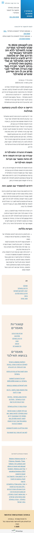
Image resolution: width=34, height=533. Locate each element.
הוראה (17, 343)
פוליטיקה (17, 336)
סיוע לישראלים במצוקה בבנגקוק (17, 385)
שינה (17, 341)
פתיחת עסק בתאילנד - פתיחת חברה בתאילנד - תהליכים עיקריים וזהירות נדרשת (17, 399)
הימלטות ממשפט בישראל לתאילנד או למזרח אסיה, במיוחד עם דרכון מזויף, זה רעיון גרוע (17, 364)
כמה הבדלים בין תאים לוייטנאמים (17, 428)
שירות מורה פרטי (17, 333)
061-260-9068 (14, 17)
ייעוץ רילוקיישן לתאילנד (20, 291)
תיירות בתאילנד (23, 288)
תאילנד (25, 286)
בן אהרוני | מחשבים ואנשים (28, 13)
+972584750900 (24, 39)
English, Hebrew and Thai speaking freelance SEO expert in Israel (16, 471)
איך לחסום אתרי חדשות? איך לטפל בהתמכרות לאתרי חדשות (16, 479)
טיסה (26, 296)
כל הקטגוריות (17, 346)
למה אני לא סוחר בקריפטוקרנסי (17, 432)
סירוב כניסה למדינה (21, 293)
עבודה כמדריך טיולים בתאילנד (17, 406)
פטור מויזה (24, 298)
